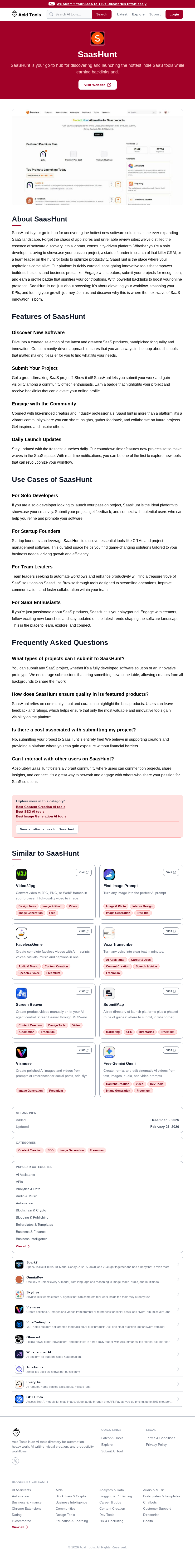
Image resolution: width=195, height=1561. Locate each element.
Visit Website (94, 85)
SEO (129, 1032)
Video (73, 906)
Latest (122, 14)
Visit (82, 872)
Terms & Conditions (160, 1438)
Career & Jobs (141, 959)
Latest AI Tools (112, 1438)
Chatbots (150, 1502)
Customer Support (157, 1508)
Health (148, 1521)
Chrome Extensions (26, 1508)
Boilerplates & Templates (34, 1224)
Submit (155, 14)
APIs (19, 1182)
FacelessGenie (29, 944)
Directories (146, 1032)
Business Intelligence (32, 1239)
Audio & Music (28, 966)
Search (101, 14)
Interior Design (142, 906)
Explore (138, 14)
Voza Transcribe (117, 944)
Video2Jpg (25, 886)
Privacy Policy (156, 1444)
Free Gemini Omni (119, 1063)
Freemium (53, 973)
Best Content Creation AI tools (40, 807)
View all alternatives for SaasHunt (47, 829)
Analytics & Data (28, 1189)
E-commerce (21, 1521)
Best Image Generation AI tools (41, 816)
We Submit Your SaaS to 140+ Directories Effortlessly (101, 4)
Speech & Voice (29, 973)
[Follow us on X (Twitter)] (15, 1461)
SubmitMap (113, 1005)
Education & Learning (72, 1521)
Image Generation (31, 913)
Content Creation (56, 966)
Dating (17, 1515)
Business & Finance (31, 1232)
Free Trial (143, 913)
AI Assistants (115, 959)
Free (52, 913)
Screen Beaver (29, 1005)
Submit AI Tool (112, 1451)
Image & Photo (52, 906)
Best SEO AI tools (30, 811)
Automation (26, 1032)
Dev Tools (156, 1084)
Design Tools (27, 906)
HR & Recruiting (111, 1521)
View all (21, 1246)
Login (174, 14)
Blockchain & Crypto (31, 1210)
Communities (65, 1508)
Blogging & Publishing (32, 1217)
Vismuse (24, 1063)
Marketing (113, 1032)
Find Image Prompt (120, 886)
